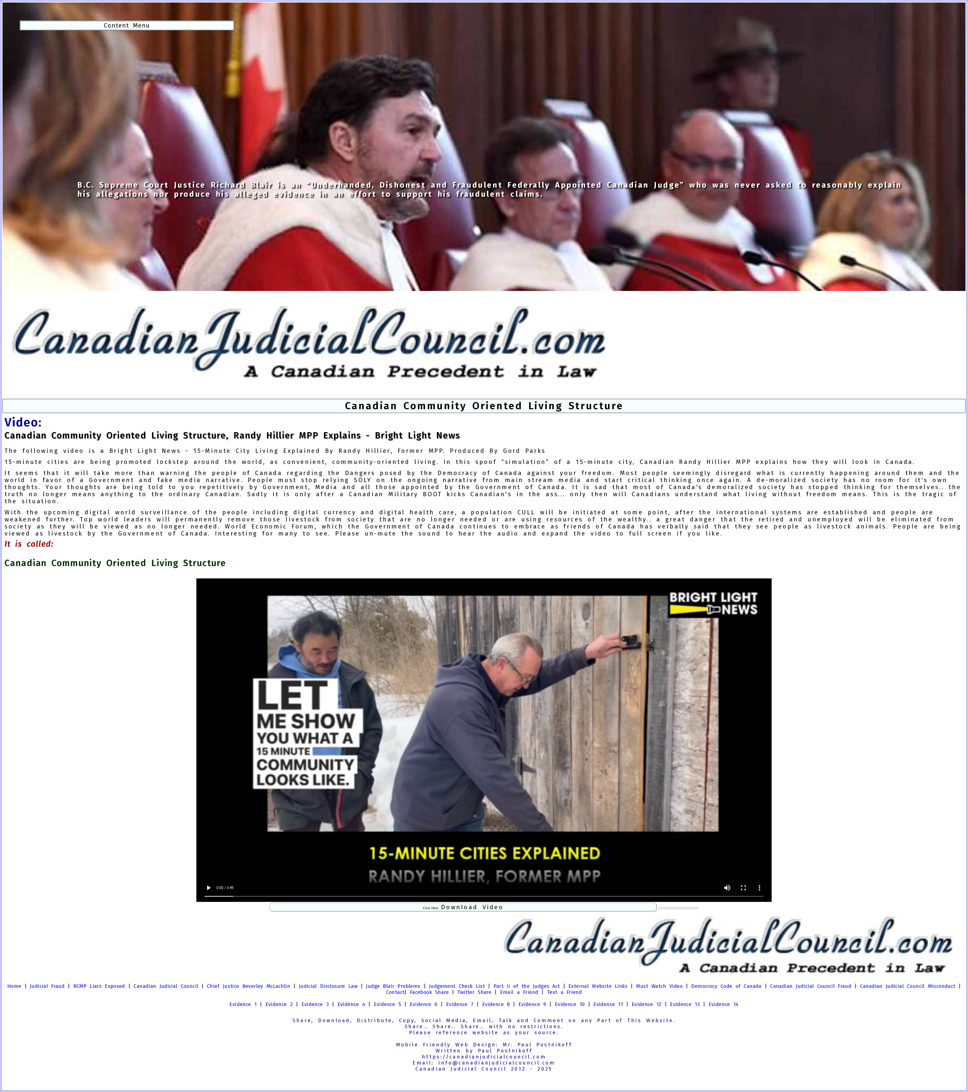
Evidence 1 (243, 1004)
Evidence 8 (496, 1004)
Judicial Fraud (47, 986)
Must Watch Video (659, 986)
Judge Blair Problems (393, 986)
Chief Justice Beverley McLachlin (248, 986)
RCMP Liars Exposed (99, 986)
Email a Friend (519, 992)
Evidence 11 (608, 1004)
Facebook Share (429, 992)
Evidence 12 (646, 1004)
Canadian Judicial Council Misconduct (907, 986)
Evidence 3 (315, 1004)
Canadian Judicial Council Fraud (810, 986)
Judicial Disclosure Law (328, 986)
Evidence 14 (724, 1004)
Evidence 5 (387, 1004)
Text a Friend (564, 992)
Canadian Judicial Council (166, 986)
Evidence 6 (424, 1004)
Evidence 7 (460, 1004)
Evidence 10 (570, 1004)
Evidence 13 (685, 1004)
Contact (395, 992)
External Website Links (597, 986)
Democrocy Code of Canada (726, 986)
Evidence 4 (351, 1004)
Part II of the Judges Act (527, 986)
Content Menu (127, 25)
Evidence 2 (279, 1004)
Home (14, 986)
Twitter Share (474, 992)
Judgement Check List (457, 986)
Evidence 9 (532, 1004)
